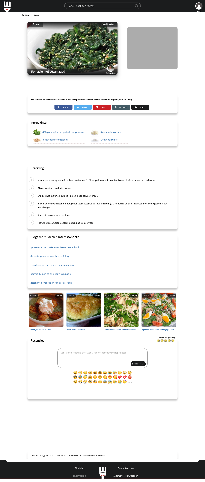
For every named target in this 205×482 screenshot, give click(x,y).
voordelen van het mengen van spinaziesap (52, 265)
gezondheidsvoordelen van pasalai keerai (51, 283)
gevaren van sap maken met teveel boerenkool (54, 247)
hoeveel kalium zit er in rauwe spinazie (50, 274)
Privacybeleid (79, 476)
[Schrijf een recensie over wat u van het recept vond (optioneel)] (102, 358)
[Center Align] (137, 4)
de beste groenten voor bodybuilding (49, 256)
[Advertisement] (102, 87)
